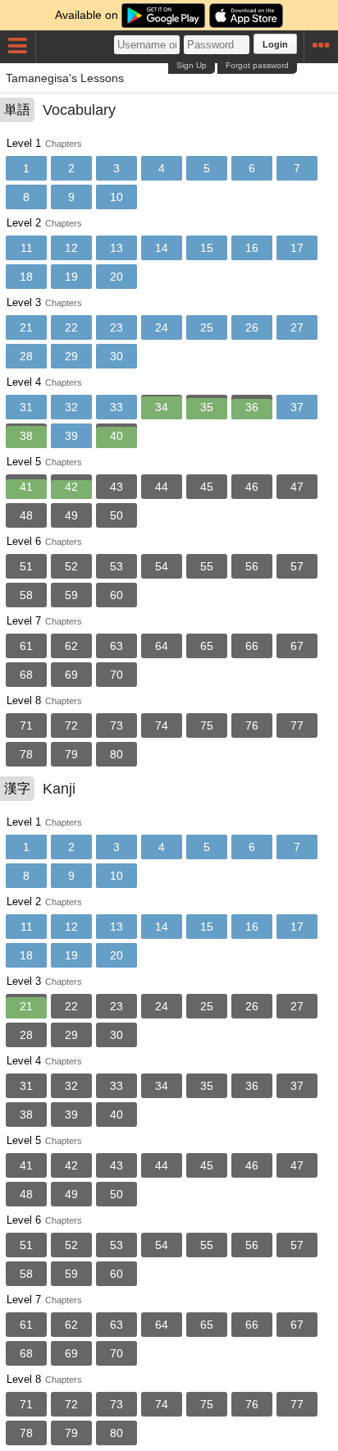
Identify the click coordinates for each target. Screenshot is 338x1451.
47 (297, 486)
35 (206, 407)
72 (71, 725)
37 (297, 407)
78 (26, 754)
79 (71, 754)
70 (116, 674)
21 (26, 327)
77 (297, 725)
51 (26, 566)
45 (206, 486)
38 (26, 435)
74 (161, 725)
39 (71, 435)
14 (161, 247)
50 (116, 515)
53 (116, 566)
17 (297, 247)
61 (26, 645)
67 (297, 645)
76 (251, 725)
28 (26, 356)
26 (251, 327)
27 (297, 327)
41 (26, 486)
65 (206, 645)
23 (116, 327)
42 (71, 486)
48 (26, 515)
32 (71, 407)
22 (71, 327)
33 (116, 407)
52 (71, 566)
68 (26, 674)
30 (116, 356)
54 (161, 566)
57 (297, 566)
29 (71, 356)
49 (71, 515)
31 (26, 407)
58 (26, 595)
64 (161, 645)
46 (251, 486)
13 (116, 247)
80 (116, 754)
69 (71, 674)
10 (116, 197)
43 (116, 486)
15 (206, 247)
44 (161, 486)
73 (116, 725)
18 (26, 276)
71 (26, 725)
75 (206, 725)
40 (116, 435)
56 (251, 566)
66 (251, 645)
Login (275, 44)
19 (71, 276)
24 (161, 327)
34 (161, 407)
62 (71, 645)
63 (116, 645)
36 (251, 407)
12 (71, 247)
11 (27, 247)
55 (206, 566)
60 (116, 595)
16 (251, 247)
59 (71, 595)
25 (206, 327)
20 (116, 276)
